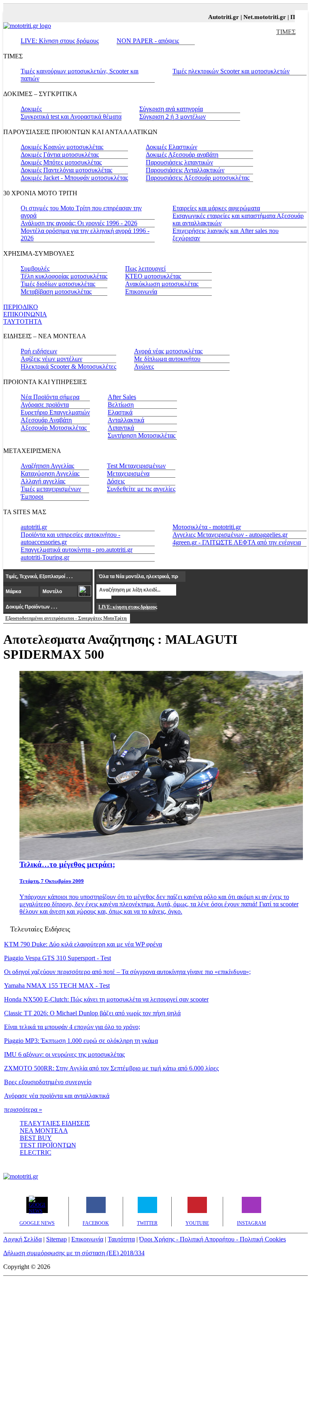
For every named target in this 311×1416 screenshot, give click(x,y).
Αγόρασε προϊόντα (45, 404)
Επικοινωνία (141, 291)
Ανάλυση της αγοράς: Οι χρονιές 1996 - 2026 (79, 223)
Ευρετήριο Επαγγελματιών (55, 412)
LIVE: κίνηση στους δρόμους (127, 607)
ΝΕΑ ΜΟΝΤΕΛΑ (44, 1130)
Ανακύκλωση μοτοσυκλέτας (161, 283)
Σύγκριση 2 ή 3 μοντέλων (172, 116)
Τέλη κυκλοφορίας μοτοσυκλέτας (64, 276)
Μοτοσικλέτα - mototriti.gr (207, 526)
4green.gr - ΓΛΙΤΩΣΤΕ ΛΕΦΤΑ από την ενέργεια (237, 542)
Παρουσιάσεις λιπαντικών (179, 162)
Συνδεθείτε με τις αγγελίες (141, 488)
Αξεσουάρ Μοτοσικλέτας (54, 427)
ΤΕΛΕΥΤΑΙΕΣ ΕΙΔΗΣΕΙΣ (55, 1123)
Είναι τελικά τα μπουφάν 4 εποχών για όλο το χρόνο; (72, 1026)
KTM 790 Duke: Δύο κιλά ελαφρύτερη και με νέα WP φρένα (83, 944)
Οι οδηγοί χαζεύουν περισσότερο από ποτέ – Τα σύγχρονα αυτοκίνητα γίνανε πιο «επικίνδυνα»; (127, 971)
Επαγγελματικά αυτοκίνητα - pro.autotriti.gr (76, 549)
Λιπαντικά (121, 427)
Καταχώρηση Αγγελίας (50, 473)
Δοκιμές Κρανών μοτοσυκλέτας (62, 146)
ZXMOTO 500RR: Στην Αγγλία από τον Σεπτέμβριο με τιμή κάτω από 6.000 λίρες (111, 1068)
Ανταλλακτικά (126, 419)
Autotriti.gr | (219, 17)
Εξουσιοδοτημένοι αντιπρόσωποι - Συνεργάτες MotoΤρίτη (66, 618)
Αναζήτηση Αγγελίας (47, 465)
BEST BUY (36, 1137)
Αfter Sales (122, 396)
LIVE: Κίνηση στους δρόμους (60, 40)
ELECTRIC (35, 1152)
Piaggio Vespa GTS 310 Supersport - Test (57, 958)
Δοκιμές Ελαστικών (171, 146)
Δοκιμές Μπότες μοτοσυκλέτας (61, 162)
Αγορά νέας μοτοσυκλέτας (168, 351)
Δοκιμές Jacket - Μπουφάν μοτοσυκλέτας (74, 177)
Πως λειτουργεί (145, 268)
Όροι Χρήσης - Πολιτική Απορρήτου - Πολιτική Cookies (212, 1239)
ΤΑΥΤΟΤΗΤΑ (22, 321)
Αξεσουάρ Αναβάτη (46, 419)
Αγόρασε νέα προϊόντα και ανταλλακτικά (56, 1095)
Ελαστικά (120, 412)
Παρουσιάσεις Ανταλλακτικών (185, 170)
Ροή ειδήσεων (39, 351)
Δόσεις (116, 481)
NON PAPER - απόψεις (148, 40)
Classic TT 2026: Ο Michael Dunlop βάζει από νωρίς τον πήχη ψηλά (92, 1013)
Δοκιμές (31, 108)
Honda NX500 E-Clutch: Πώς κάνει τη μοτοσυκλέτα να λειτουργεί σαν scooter (106, 999)
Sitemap (56, 1239)
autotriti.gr (34, 526)
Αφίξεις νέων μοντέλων (51, 358)
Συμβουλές (35, 268)
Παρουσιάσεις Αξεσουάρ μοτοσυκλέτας (197, 177)
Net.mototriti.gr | (260, 17)
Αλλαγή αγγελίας (43, 481)
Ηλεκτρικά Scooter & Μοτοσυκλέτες (68, 366)
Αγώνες (144, 366)
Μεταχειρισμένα (128, 473)
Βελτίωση (121, 404)
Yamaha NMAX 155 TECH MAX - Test (57, 985)
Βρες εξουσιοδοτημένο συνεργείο (48, 1082)
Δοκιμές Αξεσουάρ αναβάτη (182, 154)
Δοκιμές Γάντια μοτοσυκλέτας (60, 154)
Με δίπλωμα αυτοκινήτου (167, 358)
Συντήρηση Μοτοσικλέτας (141, 435)
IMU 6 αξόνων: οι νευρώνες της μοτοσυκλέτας (64, 1054)
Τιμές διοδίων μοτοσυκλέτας (58, 283)
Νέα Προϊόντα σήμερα (50, 396)
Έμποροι (32, 496)
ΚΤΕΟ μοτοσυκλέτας (153, 276)
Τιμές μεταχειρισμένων (51, 488)
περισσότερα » (23, 1109)
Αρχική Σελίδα (22, 1239)
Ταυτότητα (121, 1239)
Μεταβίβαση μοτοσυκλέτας (56, 291)
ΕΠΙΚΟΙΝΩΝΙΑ (25, 314)
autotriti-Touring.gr (45, 557)
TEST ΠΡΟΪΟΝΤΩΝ (48, 1145)
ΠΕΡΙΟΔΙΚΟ (20, 306)
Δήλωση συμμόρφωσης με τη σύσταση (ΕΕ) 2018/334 (74, 1252)
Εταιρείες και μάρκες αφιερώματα (216, 208)
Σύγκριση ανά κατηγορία (171, 108)
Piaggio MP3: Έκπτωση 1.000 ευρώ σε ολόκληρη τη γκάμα (81, 1040)
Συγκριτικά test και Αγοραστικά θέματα (71, 116)
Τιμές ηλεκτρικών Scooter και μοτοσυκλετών (231, 71)
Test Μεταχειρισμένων (136, 465)
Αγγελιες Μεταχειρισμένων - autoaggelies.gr (230, 534)
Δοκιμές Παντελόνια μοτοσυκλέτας (66, 170)
